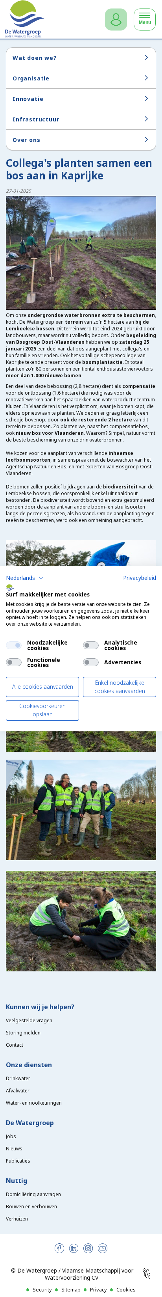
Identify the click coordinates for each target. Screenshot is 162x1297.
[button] (25, 578)
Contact (14, 1045)
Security (42, 1289)
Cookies (126, 1289)
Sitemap (71, 1289)
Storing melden (23, 1032)
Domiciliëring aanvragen (33, 1194)
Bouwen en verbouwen (31, 1206)
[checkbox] (14, 645)
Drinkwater (18, 1078)
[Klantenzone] (116, 19)
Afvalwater (17, 1090)
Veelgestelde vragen (29, 1020)
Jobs (11, 1136)
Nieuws (14, 1148)
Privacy (98, 1289)
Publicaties (18, 1160)
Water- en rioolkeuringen (34, 1102)
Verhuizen (17, 1218)
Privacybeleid (139, 577)
